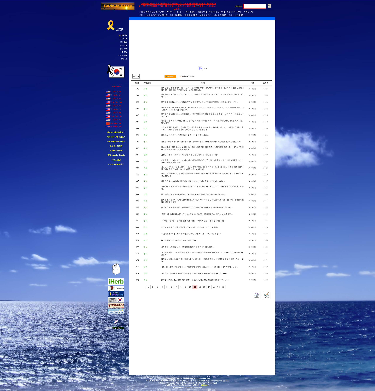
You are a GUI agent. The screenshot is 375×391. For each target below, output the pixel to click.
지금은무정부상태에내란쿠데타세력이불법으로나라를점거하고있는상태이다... (194, 181)
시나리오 (217, 15)
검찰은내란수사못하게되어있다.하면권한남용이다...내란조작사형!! (189, 155)
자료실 (246, 12)
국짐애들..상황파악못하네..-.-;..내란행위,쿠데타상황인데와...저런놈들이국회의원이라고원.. (199, 267)
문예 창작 (188, 15)
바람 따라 (203, 15)
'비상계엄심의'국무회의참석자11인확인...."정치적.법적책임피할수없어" (191, 234)
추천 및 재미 (231, 12)
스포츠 (120, 55)
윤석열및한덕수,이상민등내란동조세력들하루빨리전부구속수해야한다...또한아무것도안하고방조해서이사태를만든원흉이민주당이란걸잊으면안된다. (202, 128)
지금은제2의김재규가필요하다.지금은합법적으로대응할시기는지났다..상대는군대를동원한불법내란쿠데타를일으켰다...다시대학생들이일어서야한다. (202, 168)
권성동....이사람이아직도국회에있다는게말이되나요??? (184, 135)
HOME (170, 12)
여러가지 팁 (213, 12)
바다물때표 (190, 12)
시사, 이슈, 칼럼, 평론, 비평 (150, 15)
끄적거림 (173, 15)
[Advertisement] (116, 214)
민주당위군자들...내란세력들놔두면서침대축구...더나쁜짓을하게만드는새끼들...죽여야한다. (199, 102)
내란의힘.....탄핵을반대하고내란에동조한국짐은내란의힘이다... (187, 247)
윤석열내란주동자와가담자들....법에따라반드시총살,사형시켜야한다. (190, 227)
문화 (121, 49)
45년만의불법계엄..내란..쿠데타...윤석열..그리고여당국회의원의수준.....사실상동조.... (197, 214)
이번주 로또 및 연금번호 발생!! (152, 12)
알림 (200, 12)
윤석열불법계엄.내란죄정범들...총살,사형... (179, 240)
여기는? (179, 12)
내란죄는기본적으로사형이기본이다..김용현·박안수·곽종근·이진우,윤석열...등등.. (194, 273)
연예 (122, 59)
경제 (121, 42)
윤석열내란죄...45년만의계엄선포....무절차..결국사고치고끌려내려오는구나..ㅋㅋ (195, 280)
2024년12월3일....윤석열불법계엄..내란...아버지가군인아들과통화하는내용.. (193, 221)
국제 (121, 45)
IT (122, 52)
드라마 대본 (233, 15)
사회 (120, 39)
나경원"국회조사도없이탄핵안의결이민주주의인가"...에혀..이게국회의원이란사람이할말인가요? (201, 142)
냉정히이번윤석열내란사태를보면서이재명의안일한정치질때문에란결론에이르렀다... (196, 207)
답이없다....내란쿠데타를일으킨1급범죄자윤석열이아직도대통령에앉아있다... (193, 194)
